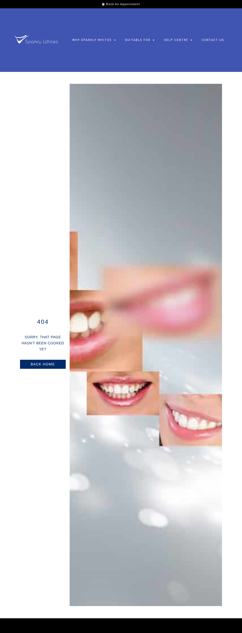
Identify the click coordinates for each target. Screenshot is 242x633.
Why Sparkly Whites (92, 40)
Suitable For (137, 40)
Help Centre (176, 40)
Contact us (213, 40)
